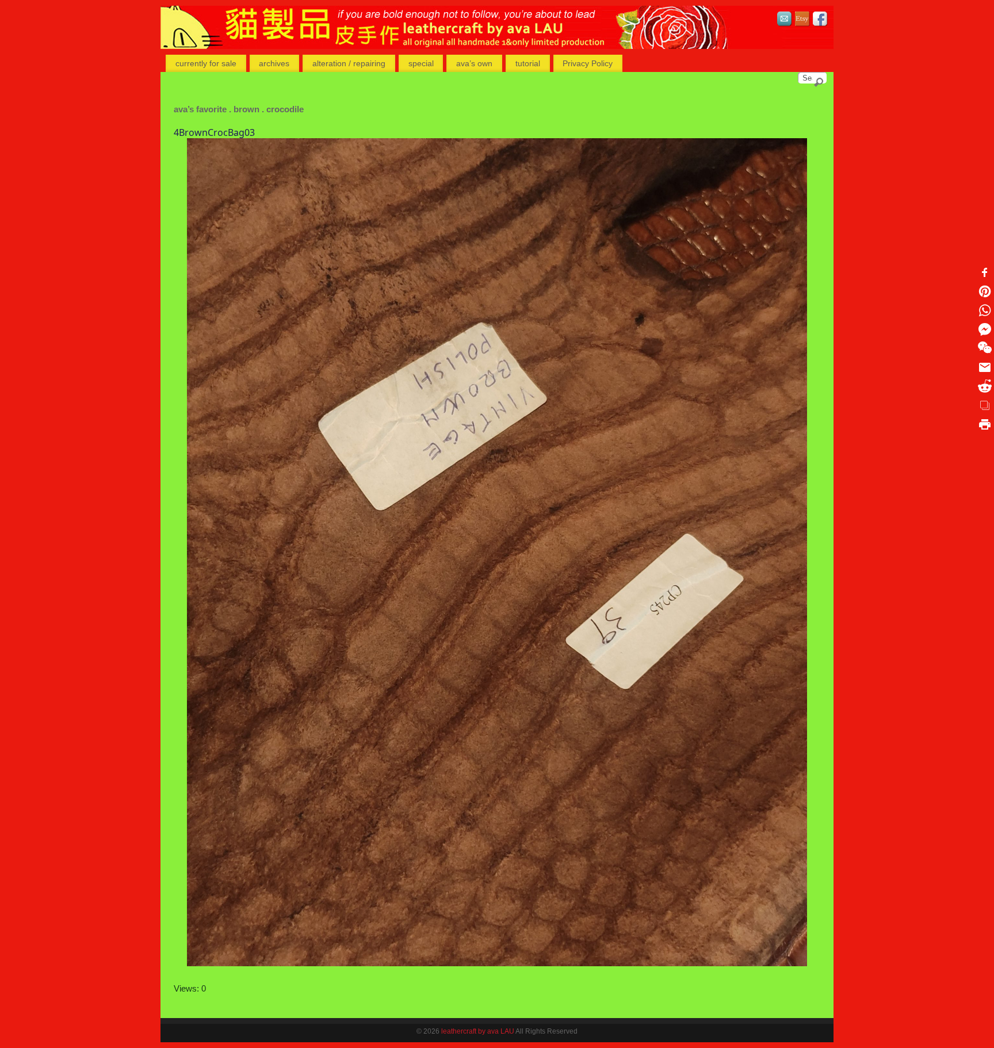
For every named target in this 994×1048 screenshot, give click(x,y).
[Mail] (784, 20)
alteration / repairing (348, 63)
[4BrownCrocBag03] (497, 552)
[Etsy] (802, 20)
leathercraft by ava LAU (477, 1031)
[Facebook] (820, 20)
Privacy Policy (588, 63)
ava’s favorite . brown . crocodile (239, 109)
